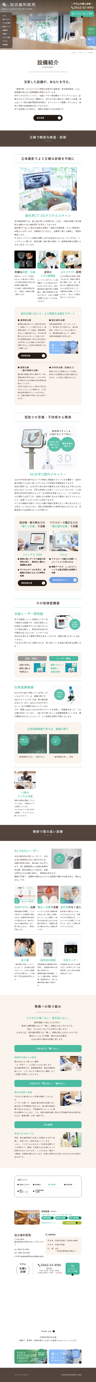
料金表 (4, 33)
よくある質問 (6, 23)
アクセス (5, 41)
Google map (46, 1331)
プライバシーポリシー (21, 1375)
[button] (66, 207)
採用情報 (5, 44)
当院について (6, 26)
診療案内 (5, 30)
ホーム (4, 15)
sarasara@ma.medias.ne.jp (31, 1256)
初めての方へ (6, 19)
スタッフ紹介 (6, 37)
